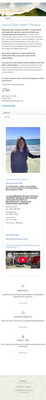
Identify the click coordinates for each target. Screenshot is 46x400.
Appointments (23, 317)
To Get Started (8, 105)
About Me (23, 340)
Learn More (23, 303)
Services (22, 290)
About (6, 113)
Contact (7, 117)
